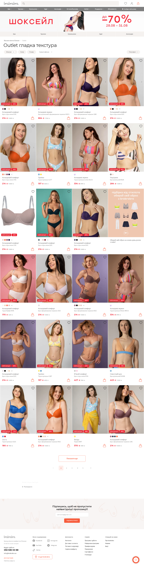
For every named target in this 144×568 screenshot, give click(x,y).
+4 (119, 109)
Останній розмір (72, 9)
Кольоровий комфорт (10, 112)
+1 (11, 174)
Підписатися (72, 520)
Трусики (20, 9)
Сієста (4, 439)
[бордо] (45, 240)
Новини (107, 543)
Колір (22, 52)
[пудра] (77, 371)
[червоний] (5, 436)
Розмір (31, 52)
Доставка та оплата (71, 543)
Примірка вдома (90, 546)
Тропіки (41, 177)
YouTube (38, 545)
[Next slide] (33, 81)
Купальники (33, 9)
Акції (106, 546)
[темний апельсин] (5, 240)
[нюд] (9, 109)
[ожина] (9, 174)
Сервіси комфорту (71, 549)
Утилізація (88, 555)
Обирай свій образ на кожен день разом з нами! (125, 241)
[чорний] (5, 109)
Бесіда (76, 439)
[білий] (7, 109)
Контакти (68, 540)
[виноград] (7, 174)
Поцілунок (114, 177)
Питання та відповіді (71, 546)
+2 (83, 305)
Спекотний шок (116, 374)
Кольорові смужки (45, 112)
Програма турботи (91, 540)
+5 (83, 109)
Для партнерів (8, 558)
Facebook (39, 541)
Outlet (86, 9)
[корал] (7, 305)
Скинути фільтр (44, 52)
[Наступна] (91, 468)
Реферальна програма (92, 543)
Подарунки (98, 9)
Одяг (45, 9)
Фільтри (10, 52)
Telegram (54, 545)
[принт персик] (113, 174)
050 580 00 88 (11, 550)
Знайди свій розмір (130, 9)
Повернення (89, 549)
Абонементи (112, 9)
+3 (47, 240)
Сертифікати (89, 552)
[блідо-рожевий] (5, 174)
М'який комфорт (80, 374)
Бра (9, 9)
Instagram (54, 541)
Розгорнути (28, 487)
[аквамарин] (115, 436)
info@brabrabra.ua (10, 553)
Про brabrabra (109, 540)
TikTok (38, 550)
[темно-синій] (113, 436)
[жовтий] (41, 174)
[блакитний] (41, 371)
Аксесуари (57, 9)
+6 (11, 109)
